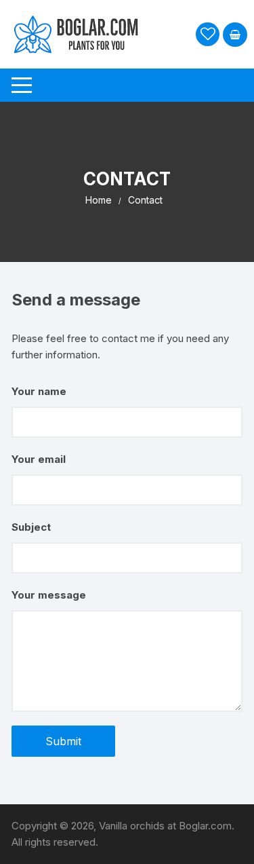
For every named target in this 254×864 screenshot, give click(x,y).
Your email (39, 459)
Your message (49, 594)
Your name (39, 391)
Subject (31, 527)
